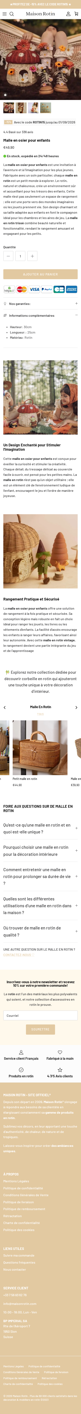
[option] (40, 59)
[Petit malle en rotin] (40, 747)
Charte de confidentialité (21, 1223)
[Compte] (67, 13)
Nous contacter (14, 1269)
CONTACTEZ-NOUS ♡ (18, 955)
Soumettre (40, 1029)
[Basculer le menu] (4, 13)
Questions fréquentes (19, 1262)
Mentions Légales (16, 1181)
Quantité (9, 247)
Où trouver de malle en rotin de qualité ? (32, 931)
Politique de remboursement (24, 1209)
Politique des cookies (18, 1230)
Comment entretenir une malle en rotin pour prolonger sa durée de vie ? (37, 876)
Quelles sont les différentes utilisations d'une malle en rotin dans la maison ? (37, 905)
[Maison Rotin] (40, 14)
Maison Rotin (20, 1396)
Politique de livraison (18, 1202)
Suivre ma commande (18, 1255)
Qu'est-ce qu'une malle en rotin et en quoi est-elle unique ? (36, 828)
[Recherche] (13, 13)
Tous (40, 713)
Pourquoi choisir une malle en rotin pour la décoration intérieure (35, 850)
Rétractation (12, 1216)
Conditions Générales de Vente (26, 1195)
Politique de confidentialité (23, 1188)
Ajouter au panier (40, 274)
